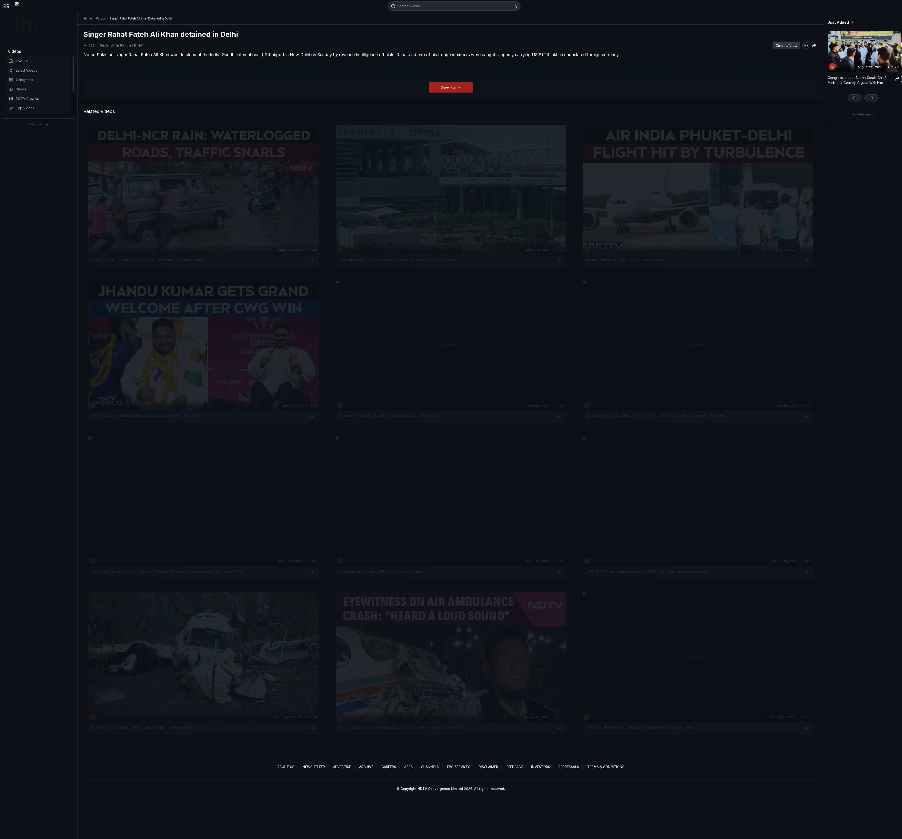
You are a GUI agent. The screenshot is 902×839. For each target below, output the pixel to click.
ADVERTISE (342, 767)
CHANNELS (430, 767)
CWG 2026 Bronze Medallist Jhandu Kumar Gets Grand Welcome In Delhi (145, 416)
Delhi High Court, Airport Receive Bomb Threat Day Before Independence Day (397, 260)
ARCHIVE (366, 767)
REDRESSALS (568, 767)
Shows (21, 89)
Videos (14, 51)
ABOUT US (285, 767)
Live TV (22, 61)
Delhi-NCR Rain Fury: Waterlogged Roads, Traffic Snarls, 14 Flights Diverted (147, 260)
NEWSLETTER (314, 767)
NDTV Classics (27, 99)
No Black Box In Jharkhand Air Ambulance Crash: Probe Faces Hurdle (143, 727)
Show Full (449, 87)
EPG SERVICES (458, 767)
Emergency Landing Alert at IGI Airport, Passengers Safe (380, 572)
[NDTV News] (26, 20)
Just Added (838, 22)
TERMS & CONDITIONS (605, 767)
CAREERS (388, 767)
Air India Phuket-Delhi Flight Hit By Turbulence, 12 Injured (628, 260)
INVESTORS (540, 767)
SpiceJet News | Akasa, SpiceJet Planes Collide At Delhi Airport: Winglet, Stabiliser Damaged (655, 416)
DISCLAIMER (488, 767)
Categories (24, 80)
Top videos (25, 108)
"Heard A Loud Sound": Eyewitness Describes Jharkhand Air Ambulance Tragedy (399, 727)
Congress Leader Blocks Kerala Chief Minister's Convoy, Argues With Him (857, 80)
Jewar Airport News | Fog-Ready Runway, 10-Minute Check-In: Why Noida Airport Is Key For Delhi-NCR (167, 572)
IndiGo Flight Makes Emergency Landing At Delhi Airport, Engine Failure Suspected (647, 572)
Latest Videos (26, 70)
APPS (408, 767)
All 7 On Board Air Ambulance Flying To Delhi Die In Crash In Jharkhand (638, 727)
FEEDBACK (514, 767)
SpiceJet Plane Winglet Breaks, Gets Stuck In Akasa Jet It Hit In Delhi (389, 416)
